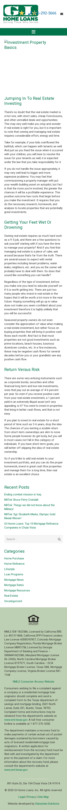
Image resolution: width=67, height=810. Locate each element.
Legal (21, 797)
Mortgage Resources (17, 590)
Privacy (31, 797)
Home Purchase (14, 558)
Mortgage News (14, 579)
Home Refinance (14, 563)
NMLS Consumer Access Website (33, 681)
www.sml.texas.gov (15, 719)
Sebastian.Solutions (47, 803)
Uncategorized (13, 601)
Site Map (43, 797)
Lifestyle (9, 569)
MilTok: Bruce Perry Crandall (21, 499)
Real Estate (11, 595)
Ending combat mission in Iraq (22, 494)
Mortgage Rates (14, 585)
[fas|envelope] (62, 14)
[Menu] (33, 31)
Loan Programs (13, 574)
